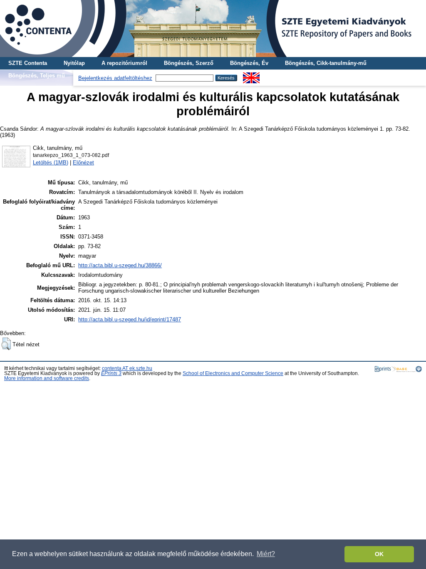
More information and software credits (46, 378)
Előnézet (83, 162)
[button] (6, 344)
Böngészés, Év (249, 63)
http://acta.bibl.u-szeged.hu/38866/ (120, 265)
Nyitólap (74, 63)
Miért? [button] (266, 553)
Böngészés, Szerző (188, 63)
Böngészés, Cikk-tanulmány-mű (326, 63)
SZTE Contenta (27, 63)
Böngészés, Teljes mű (36, 75)
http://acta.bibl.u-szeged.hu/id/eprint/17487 (129, 319)
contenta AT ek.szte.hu (127, 368)
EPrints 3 (111, 373)
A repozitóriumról (124, 63)
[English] (251, 75)
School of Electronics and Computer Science (233, 373)
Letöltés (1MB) (50, 162)
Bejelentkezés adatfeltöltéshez (115, 78)
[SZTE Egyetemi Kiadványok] (213, 28)
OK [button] (379, 554)
